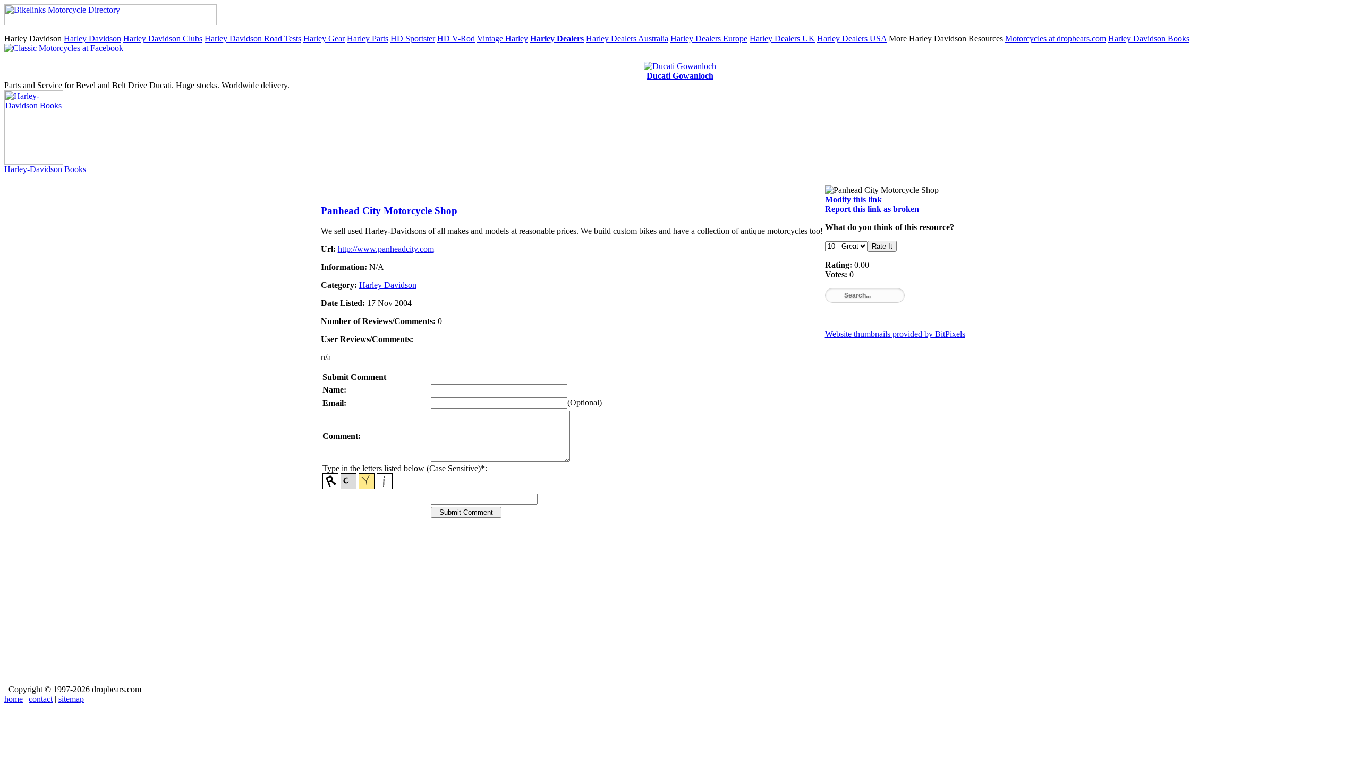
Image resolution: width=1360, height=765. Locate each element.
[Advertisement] (639, 608)
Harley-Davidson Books (45, 169)
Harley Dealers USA (852, 38)
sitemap (71, 698)
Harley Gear (324, 38)
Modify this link (853, 199)
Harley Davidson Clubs (162, 38)
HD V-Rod (456, 38)
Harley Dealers (557, 38)
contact (41, 698)
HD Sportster (412, 38)
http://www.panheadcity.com (386, 248)
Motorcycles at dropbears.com (1055, 38)
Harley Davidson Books (1148, 38)
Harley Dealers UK (782, 38)
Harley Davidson (92, 38)
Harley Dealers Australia (627, 38)
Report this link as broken (872, 209)
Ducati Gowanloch (680, 75)
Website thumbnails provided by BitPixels (895, 333)
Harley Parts (367, 38)
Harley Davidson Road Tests (253, 38)
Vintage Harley (502, 38)
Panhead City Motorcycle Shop (389, 210)
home (13, 698)
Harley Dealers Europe (708, 38)
